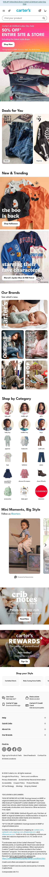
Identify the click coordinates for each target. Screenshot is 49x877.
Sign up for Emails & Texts (12, 755)
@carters (15, 514)
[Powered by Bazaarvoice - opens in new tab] (23, 577)
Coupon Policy (19, 783)
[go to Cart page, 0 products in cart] (45, 11)
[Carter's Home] (24, 10)
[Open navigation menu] (4, 11)
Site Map (19, 786)
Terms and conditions (29, 776)
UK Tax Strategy (8, 786)
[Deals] (9, 11)
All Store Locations (9, 759)
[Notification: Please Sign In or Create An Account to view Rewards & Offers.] (39, 11)
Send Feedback (30, 755)
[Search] (44, 18)
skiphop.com (18, 832)
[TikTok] (9, 749)
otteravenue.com (8, 834)
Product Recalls (33, 783)
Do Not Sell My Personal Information (32, 780)
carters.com (38, 830)
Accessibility (7, 783)
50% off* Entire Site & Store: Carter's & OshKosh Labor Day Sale (24, 3)
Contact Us (42, 755)
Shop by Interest (30, 786)
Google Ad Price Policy (10, 776)
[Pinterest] (19, 749)
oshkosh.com (7, 832)
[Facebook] (14, 749)
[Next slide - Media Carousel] (45, 545)
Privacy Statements (9, 780)
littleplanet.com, (30, 832)
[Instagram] (4, 749)
